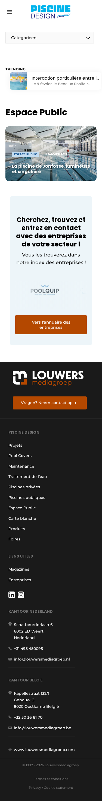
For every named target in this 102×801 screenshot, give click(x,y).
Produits (16, 528)
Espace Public (22, 507)
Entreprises (19, 579)
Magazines (18, 569)
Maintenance (21, 466)
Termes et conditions (51, 779)
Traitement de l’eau (27, 476)
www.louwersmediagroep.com (44, 749)
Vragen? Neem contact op (47, 402)
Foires (14, 539)
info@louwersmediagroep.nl (42, 659)
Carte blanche (22, 518)
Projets (15, 445)
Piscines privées (24, 486)
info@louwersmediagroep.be (42, 727)
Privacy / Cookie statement (51, 788)
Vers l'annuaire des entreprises (51, 325)
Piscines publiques (26, 497)
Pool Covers (20, 455)
